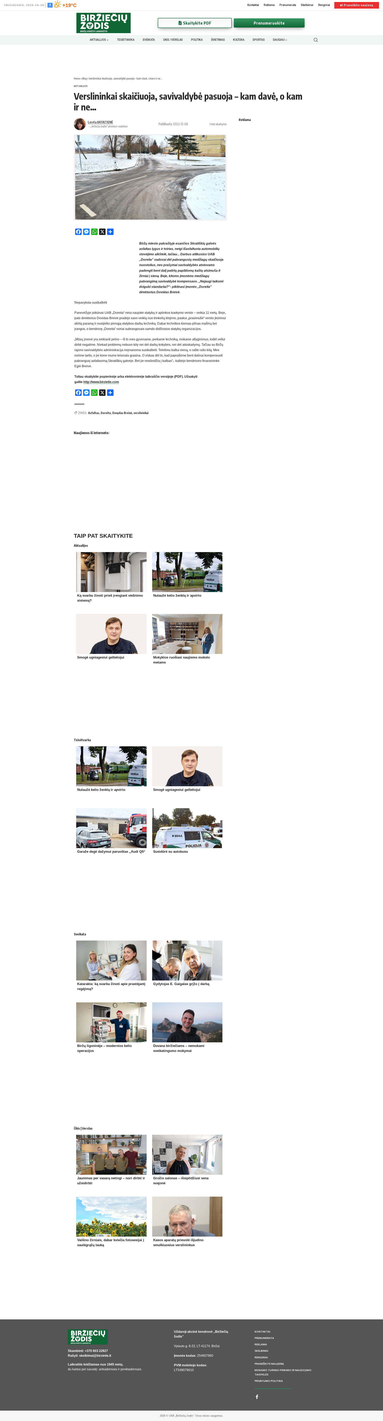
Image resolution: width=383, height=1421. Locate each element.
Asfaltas (93, 413)
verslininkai (141, 413)
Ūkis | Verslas (83, 1128)
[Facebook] (50, 5)
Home (77, 78)
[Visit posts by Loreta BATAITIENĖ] (80, 124)
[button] (316, 40)
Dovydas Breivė (122, 413)
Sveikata (80, 934)
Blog (84, 78)
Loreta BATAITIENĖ (100, 122)
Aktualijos (81, 86)
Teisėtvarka (82, 740)
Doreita (106, 413)
